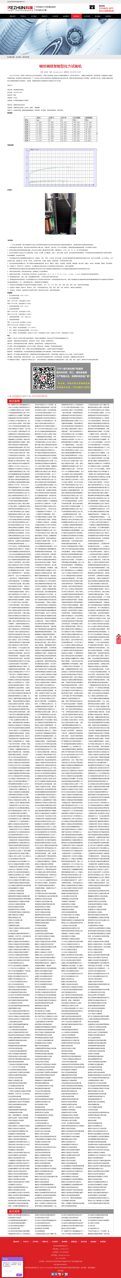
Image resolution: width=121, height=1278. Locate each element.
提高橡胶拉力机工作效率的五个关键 (99, 1155)
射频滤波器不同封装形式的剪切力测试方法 (48, 415)
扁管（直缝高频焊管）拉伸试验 (18, 1115)
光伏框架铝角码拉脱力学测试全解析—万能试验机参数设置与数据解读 (83, 621)
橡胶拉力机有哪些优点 (95, 1126)
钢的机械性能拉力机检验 (42, 1077)
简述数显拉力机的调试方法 (16, 1198)
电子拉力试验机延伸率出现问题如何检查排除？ (23, 776)
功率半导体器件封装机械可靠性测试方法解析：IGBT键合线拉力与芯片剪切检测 (33, 450)
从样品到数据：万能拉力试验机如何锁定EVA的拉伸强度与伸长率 (81, 551)
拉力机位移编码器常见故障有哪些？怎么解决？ (103, 842)
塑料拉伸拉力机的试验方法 (16, 1147)
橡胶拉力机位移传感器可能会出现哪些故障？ (22, 1152)
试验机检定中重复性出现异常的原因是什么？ (49, 802)
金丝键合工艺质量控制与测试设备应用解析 (74, 672)
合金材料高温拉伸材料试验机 (44, 933)
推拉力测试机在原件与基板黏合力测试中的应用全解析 (78, 629)
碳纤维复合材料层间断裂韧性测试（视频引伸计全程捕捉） (79, 554)
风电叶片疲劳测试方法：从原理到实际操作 (101, 639)
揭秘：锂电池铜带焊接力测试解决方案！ (21, 722)
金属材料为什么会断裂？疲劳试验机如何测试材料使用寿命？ (27, 415)
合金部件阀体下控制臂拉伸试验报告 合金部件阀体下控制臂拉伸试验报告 (31, 1072)
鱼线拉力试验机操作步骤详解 (44, 864)
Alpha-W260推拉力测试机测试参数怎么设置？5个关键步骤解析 (81, 447)
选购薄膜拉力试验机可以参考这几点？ (73, 813)
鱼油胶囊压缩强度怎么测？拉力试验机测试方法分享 (24, 530)
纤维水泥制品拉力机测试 (16, 1120)
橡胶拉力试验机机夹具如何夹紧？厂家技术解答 (23, 824)
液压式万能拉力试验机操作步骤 (45, 1032)
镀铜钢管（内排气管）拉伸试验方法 (19, 936)
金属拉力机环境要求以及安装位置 (19, 960)
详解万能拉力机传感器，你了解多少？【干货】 (103, 965)
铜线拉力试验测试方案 (15, 1080)
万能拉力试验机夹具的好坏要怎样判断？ (47, 762)
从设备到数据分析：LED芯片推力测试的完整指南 (77, 642)
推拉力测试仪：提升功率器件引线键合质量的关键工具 (78, 639)
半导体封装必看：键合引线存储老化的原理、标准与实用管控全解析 (82, 503)
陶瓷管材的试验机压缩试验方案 (98, 915)
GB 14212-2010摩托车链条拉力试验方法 (47, 1019)
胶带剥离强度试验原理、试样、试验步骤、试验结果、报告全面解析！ (83, 861)
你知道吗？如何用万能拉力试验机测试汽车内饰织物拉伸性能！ (81, 610)
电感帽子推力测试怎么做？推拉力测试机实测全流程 (51, 527)
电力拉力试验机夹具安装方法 (70, 944)
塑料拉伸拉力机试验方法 (42, 1094)
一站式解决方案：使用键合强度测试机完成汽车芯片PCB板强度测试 (56, 490)
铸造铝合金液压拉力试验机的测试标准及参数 (22, 1019)
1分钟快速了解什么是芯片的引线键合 (99, 519)
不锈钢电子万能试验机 (68, 901)
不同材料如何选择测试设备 (96, 1029)
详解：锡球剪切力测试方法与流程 (45, 693)
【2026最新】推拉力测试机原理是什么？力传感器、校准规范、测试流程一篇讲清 (86, 474)
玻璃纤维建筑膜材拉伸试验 (96, 1005)
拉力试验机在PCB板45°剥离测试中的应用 (74, 631)
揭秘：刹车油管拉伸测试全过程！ (45, 698)
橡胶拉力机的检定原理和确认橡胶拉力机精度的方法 (77, 1192)
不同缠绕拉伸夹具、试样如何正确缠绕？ (100, 856)
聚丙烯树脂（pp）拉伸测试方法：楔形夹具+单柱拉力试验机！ (80, 746)
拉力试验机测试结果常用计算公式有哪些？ (101, 776)
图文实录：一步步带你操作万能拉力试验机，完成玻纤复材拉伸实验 (82, 567)
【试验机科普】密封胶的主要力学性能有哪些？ (103, 768)
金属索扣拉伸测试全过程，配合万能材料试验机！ (24, 736)
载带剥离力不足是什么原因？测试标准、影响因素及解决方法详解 (55, 434)
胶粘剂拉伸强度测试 (41, 1120)
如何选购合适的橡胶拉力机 (43, 1166)
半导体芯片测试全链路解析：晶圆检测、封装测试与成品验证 (80, 605)
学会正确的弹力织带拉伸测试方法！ (72, 690)
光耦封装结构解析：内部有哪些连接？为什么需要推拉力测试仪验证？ (83, 423)
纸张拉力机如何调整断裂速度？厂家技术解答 (75, 826)
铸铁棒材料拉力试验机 (68, 904)
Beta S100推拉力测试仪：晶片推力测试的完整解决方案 (78, 618)
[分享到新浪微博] (59, 1274)
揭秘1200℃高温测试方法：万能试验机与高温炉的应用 (25, 682)
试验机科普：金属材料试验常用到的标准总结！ (103, 837)
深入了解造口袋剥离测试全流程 (98, 696)
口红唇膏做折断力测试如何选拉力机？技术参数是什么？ (52, 794)
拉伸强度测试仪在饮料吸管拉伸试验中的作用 (102, 891)
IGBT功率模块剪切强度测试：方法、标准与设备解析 (51, 546)
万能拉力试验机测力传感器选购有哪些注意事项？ (24, 792)
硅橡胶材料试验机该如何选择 (17, 1040)
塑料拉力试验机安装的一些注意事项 (99, 947)
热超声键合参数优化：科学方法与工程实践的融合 (77, 538)
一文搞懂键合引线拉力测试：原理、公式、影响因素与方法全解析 (81, 498)
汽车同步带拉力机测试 (42, 1061)
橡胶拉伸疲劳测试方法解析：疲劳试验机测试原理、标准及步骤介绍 (29, 442)
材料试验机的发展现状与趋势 (44, 1037)
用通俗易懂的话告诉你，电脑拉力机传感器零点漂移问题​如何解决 (55, 963)
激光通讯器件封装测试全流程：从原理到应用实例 (77, 637)
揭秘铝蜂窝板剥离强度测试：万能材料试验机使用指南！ (52, 631)
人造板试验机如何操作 (15, 1021)
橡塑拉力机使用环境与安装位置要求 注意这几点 (76, 955)
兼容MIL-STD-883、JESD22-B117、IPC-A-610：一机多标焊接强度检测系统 (31, 485)
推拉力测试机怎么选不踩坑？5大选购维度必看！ (76, 479)
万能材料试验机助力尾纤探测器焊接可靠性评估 (76, 602)
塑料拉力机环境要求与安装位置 (98, 957)
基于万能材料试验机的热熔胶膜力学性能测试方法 (24, 607)
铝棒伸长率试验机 (40, 987)
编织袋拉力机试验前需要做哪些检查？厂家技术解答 (77, 842)
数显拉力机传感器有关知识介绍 (18, 976)
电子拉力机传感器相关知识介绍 (98, 976)
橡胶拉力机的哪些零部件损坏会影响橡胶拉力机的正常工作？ (54, 1192)
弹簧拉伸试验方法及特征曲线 (17, 1056)
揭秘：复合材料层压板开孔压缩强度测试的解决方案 (51, 696)
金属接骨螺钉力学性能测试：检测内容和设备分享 (77, 664)
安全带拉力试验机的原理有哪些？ (19, 955)
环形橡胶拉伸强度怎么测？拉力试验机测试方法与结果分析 (79, 522)
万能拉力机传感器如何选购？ (44, 973)
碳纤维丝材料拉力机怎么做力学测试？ (47, 917)
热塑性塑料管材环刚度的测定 (17, 1083)
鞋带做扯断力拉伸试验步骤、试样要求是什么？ (50, 784)
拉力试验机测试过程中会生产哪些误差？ (21, 797)
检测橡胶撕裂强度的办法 (42, 1150)
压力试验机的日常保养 (15, 1003)
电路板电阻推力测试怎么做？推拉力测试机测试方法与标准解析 (28, 514)
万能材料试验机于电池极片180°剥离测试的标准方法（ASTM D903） (56, 570)
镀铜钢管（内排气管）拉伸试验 (71, 1107)
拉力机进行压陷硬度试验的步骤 (98, 1215)
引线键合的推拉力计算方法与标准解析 (47, 525)
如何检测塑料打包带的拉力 (69, 1144)
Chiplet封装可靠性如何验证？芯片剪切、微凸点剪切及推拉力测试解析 (57, 412)
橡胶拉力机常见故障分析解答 (70, 1150)
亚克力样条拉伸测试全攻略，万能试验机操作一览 (77, 722)
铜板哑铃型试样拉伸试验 (42, 915)
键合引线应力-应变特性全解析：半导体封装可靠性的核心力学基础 (82, 506)
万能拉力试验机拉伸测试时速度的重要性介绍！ (76, 797)
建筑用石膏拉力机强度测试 (96, 1102)
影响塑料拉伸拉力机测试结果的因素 (99, 1144)
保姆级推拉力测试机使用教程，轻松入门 (47, 658)
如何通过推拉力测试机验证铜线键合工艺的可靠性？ (51, 618)
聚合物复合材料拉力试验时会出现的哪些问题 (49, 1013)
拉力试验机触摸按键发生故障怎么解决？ (47, 837)
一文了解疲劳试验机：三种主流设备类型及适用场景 (77, 444)
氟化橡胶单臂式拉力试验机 (16, 909)
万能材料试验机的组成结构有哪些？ (99, 885)
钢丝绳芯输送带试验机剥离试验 (71, 1088)
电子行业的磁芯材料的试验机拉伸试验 (100, 1077)
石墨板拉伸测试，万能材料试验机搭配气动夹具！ (50, 741)
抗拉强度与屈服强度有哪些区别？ (98, 792)
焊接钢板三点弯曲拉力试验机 (70, 933)
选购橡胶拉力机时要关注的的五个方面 (20, 1163)
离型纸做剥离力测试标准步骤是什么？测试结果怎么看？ (26, 837)
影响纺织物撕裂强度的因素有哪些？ (46, 792)
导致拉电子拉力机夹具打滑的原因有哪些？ (74, 762)
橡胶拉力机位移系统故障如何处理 (45, 1136)
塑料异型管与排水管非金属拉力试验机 (100, 920)
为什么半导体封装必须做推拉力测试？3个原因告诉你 (25, 426)
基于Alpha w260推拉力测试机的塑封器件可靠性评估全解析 (79, 589)
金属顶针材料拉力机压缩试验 (97, 901)
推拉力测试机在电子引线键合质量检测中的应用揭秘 (51, 669)
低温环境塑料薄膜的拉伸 (42, 1059)
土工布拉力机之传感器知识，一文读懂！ (21, 968)
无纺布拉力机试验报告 (68, 1035)
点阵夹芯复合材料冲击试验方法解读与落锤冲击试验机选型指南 (81, 581)
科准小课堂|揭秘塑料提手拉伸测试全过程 (101, 722)
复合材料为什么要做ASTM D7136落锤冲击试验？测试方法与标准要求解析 (58, 447)
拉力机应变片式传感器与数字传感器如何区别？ (23, 816)
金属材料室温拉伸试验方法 (96, 1096)
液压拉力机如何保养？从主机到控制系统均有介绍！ (104, 872)
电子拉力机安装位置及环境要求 (71, 960)
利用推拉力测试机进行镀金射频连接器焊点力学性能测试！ (26, 680)
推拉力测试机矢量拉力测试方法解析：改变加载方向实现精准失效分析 (57, 439)
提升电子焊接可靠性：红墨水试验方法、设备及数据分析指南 (27, 613)
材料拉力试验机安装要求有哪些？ (19, 952)
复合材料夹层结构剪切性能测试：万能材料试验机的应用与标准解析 (56, 623)
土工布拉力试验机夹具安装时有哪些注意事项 (75, 941)
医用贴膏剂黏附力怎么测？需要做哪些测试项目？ (103, 877)
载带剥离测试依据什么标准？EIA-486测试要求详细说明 (78, 420)
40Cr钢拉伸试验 (66, 1027)
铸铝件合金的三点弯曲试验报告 (98, 1032)
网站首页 (13, 16)
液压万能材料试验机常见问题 (97, 1003)
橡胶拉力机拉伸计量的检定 (96, 1174)
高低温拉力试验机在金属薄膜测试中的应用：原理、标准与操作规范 (82, 607)
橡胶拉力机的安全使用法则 (16, 1128)
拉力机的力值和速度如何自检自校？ (72, 1223)
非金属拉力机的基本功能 (42, 1142)
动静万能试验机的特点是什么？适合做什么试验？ (77, 805)
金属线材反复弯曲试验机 (42, 909)
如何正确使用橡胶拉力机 (42, 1190)
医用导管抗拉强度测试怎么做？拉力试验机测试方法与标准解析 (28, 509)
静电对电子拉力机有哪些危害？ (98, 762)
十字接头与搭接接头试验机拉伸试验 (19, 1091)
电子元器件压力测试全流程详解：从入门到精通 (23, 706)
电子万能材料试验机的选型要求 (45, 885)
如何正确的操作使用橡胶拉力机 (18, 1131)
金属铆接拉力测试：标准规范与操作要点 (47, 653)
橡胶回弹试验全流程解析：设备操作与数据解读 (23, 599)
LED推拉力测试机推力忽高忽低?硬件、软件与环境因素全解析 (80, 487)
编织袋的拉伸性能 (40, 1008)
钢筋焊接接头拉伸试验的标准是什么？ (100, 794)
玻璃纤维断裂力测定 (14, 1008)
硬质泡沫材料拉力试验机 (42, 907)
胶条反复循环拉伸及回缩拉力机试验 (99, 931)
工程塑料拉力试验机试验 (16, 891)
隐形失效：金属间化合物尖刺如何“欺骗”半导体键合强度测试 (27, 541)
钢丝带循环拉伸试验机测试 (43, 1024)
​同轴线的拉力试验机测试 (69, 1080)
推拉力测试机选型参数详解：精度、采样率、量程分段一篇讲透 (81, 477)
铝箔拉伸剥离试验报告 (42, 1096)
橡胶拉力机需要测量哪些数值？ (45, 1184)
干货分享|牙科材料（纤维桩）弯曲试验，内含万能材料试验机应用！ (29, 744)
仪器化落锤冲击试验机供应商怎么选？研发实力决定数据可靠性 (55, 469)
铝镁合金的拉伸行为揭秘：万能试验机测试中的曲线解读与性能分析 (56, 562)
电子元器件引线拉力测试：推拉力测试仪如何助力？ (104, 655)
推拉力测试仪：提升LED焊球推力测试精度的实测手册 (25, 639)
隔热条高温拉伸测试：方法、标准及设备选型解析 (103, 701)
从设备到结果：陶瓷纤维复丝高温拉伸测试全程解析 (51, 661)
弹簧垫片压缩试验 (93, 1053)
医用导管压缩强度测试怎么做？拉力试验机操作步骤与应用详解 (28, 493)
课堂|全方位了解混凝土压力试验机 (98, 1200)
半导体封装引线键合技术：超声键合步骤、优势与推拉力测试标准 (28, 517)
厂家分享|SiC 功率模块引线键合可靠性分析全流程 (23, 674)
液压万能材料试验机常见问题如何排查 (47, 1000)
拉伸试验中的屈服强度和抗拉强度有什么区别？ (50, 770)
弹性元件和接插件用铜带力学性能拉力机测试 (102, 1088)
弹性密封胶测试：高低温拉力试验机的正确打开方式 (24, 655)
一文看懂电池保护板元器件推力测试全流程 (101, 685)
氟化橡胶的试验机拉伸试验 (96, 1048)
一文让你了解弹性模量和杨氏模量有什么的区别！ (50, 808)
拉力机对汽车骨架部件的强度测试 (19, 995)
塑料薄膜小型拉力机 (94, 923)
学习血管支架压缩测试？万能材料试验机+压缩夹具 (77, 704)
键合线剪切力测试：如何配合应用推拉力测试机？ (77, 693)
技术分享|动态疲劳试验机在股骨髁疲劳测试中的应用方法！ (26, 728)
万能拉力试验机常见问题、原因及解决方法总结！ (50, 786)
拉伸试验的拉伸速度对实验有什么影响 (100, 1198)
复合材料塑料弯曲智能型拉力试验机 (99, 933)
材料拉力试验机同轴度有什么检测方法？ (21, 770)
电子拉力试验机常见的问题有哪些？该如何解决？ (77, 776)
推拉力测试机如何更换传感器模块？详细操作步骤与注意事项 (80, 493)
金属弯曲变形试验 (14, 1123)
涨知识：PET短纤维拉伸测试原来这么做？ (101, 709)
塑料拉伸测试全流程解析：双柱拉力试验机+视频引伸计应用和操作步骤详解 (32, 527)
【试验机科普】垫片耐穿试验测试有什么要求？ (50, 840)
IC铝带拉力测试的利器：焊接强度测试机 (47, 554)
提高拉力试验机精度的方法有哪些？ (46, 813)
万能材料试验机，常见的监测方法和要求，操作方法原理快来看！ (81, 883)
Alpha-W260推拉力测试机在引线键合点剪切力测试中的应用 (53, 674)
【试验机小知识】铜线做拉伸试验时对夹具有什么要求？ (26, 802)
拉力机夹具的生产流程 (42, 1217)
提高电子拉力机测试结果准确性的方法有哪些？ (23, 872)
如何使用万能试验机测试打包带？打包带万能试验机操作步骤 (80, 877)
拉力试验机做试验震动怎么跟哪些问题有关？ (102, 805)
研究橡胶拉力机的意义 (15, 1184)
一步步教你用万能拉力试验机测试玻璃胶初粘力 (50, 605)
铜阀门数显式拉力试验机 (16, 915)
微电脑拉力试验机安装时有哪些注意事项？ (21, 947)
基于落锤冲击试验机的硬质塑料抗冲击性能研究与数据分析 (53, 559)
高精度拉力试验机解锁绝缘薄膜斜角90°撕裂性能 (50, 650)
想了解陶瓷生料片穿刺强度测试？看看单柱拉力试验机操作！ (80, 741)
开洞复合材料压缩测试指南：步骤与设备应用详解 (24, 712)
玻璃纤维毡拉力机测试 (42, 1112)
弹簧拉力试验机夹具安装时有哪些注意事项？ (22, 944)
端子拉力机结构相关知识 (16, 984)
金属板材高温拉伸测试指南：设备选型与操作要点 (24, 669)
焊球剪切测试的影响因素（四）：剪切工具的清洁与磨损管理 (80, 543)
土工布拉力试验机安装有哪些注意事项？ (74, 947)
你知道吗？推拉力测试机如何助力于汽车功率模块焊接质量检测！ (28, 631)
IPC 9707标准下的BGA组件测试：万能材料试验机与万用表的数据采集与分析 (32, 602)
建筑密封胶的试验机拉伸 (69, 1091)
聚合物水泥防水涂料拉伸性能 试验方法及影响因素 (24, 1200)
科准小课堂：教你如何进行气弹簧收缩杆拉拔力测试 (104, 674)
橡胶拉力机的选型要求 (42, 1182)
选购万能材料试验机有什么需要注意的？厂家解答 (77, 829)
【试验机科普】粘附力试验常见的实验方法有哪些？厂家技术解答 (55, 866)
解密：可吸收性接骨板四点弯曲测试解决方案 (22, 701)
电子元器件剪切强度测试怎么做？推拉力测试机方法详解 (26, 522)
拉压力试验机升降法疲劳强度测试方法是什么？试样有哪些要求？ (81, 773)
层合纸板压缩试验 (14, 1043)
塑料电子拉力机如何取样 (69, 1147)
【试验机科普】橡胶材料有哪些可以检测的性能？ (103, 821)
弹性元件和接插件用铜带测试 (17, 1053)
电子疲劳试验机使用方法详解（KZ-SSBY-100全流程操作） (53, 461)
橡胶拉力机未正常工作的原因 (44, 1160)
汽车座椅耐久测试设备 (68, 1200)
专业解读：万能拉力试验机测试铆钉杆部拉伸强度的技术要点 (54, 589)
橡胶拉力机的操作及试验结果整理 (19, 1136)
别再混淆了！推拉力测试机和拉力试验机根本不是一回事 (79, 431)
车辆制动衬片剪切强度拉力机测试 (45, 1064)
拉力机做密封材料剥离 (95, 1067)
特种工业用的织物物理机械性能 (18, 1024)
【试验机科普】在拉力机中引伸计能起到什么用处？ (24, 805)
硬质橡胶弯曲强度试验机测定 (17, 1045)
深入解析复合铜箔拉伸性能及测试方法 (73, 650)
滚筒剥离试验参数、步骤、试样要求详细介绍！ (50, 853)
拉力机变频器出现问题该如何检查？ (19, 768)
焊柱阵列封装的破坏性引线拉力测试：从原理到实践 (24, 634)
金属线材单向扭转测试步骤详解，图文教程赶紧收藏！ (25, 717)
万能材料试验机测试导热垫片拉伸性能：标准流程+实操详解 (27, 618)
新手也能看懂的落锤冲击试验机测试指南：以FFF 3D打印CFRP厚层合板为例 (32, 474)
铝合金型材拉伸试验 (14, 1096)
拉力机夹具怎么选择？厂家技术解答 (19, 850)
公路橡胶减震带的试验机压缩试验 (45, 1048)
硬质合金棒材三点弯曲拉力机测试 (19, 1126)
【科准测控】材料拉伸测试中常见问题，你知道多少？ (52, 754)
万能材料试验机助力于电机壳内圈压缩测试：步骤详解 (25, 642)
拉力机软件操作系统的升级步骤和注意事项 (21, 1231)
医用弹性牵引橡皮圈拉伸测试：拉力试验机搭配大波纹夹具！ (54, 736)
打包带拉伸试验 (93, 1110)
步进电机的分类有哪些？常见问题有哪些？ (74, 778)
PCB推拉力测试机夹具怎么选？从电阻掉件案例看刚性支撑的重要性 (56, 479)
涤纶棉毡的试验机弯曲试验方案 (45, 904)
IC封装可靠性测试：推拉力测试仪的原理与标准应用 (24, 605)
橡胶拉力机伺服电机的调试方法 (98, 1182)
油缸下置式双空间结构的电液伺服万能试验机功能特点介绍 (79, 995)
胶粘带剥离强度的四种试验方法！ (98, 781)
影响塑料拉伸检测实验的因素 (97, 1142)
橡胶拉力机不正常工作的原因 (70, 1134)
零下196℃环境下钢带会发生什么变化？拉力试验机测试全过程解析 (56, 428)
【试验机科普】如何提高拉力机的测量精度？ (102, 813)
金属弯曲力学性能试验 (95, 1069)
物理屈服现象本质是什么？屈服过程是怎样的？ (76, 872)
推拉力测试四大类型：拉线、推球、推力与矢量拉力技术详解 (80, 463)
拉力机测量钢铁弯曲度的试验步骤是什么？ (101, 778)
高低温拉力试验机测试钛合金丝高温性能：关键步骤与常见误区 (28, 567)
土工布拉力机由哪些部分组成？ (18, 981)
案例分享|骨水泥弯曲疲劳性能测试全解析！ (101, 749)
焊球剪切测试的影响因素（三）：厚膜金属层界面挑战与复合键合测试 (57, 543)
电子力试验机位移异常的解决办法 (19, 1011)
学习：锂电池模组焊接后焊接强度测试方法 (74, 706)
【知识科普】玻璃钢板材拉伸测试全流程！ (48, 733)
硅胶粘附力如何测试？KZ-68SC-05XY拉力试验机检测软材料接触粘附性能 (84, 439)
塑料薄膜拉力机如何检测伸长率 (98, 1147)
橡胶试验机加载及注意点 (96, 1168)
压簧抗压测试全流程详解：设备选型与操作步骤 (23, 704)
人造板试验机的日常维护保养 (44, 1021)
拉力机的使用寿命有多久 (42, 1223)
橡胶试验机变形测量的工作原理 (98, 1176)
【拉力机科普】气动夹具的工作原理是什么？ (49, 816)
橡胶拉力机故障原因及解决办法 (18, 1187)
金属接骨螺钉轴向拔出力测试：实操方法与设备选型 (24, 666)
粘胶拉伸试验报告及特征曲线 (44, 1099)
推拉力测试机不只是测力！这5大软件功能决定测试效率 (25, 428)
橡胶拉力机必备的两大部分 (16, 1158)
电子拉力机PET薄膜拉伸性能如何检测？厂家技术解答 (52, 845)
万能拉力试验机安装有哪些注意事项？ (47, 947)
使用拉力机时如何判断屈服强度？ (45, 1215)
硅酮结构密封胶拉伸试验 (69, 1075)
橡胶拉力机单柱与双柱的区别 (17, 1171)
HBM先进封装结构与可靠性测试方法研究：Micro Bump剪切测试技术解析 (84, 426)
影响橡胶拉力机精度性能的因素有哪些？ (47, 1195)
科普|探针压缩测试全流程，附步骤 (19, 690)
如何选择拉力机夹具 (14, 1217)
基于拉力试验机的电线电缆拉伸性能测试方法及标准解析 (52, 431)
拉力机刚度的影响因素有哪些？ (18, 1220)
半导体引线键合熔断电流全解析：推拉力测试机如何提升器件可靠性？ (30, 501)
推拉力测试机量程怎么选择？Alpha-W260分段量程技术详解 (80, 450)
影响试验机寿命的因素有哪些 (44, 1029)
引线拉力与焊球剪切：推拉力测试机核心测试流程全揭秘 (26, 562)
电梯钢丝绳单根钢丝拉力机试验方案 (99, 1075)
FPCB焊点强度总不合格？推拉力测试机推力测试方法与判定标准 (55, 533)
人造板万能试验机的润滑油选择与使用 (100, 1019)
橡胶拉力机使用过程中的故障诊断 (98, 1163)
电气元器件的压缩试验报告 (96, 1008)
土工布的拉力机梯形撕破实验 (44, 1040)
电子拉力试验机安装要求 (69, 949)
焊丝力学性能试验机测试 (69, 1072)
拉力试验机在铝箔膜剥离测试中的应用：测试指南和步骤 (52, 722)
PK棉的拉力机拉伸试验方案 (43, 901)
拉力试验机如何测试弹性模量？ (98, 800)
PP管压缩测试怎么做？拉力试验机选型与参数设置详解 (78, 434)
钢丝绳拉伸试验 (40, 1107)
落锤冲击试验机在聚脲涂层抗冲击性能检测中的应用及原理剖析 (81, 634)
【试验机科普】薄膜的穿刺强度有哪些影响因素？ (77, 802)
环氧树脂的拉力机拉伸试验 (69, 899)
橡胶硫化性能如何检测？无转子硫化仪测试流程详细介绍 (52, 407)
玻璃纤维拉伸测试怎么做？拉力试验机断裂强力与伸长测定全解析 (55, 498)
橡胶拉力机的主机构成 (68, 1128)
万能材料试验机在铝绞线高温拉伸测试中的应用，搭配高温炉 (54, 680)
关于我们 (34, 16)
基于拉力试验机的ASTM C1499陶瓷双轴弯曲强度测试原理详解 (54, 458)
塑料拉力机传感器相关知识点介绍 (98, 973)
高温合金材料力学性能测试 (96, 995)
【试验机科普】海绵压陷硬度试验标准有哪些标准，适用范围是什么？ (57, 789)
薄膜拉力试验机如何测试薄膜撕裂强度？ (74, 800)
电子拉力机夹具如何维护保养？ (18, 757)
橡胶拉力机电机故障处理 (42, 1128)
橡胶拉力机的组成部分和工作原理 (19, 1182)
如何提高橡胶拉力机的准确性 (70, 1136)
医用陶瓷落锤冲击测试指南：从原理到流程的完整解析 (52, 551)
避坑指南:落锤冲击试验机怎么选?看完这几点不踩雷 (104, 477)
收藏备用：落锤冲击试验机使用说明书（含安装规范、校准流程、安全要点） (32, 477)
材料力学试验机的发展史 (69, 1206)
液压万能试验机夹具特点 (69, 992)
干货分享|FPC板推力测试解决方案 (98, 706)
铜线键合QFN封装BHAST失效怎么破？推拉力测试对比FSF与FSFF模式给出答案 (33, 469)
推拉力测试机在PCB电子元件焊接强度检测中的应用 (24, 565)
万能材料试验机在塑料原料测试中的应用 (47, 920)
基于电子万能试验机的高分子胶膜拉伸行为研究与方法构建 (79, 546)
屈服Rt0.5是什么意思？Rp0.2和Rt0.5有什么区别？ (23, 856)
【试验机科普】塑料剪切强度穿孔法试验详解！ (103, 826)
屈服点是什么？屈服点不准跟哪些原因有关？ (75, 858)
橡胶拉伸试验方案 (67, 1045)
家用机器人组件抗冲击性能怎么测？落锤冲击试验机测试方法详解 (81, 519)
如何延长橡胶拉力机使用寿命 (17, 1155)
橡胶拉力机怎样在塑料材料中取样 (19, 1166)
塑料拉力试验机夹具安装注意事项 (98, 941)
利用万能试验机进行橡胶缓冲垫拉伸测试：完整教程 (24, 709)
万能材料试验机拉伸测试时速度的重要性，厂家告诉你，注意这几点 (29, 883)
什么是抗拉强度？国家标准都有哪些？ (100, 757)
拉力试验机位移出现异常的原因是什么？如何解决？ (51, 872)
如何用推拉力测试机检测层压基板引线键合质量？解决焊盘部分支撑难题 (31, 482)
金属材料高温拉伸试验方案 (69, 1099)
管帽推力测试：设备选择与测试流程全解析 (101, 653)
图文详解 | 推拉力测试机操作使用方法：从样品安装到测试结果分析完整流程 (59, 444)
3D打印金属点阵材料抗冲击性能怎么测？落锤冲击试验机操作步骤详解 (30, 519)
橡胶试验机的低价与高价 (69, 1139)
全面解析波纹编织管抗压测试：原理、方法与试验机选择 (52, 706)
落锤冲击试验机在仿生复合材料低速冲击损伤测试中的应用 (53, 597)
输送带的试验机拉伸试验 (16, 907)
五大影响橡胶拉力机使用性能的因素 (72, 1166)
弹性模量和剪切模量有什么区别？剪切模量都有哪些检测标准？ (28, 784)
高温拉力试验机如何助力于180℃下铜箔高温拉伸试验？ (25, 672)
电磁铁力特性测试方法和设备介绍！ (99, 752)
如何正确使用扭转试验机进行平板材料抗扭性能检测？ (52, 583)
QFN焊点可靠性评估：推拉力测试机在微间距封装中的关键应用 (81, 591)
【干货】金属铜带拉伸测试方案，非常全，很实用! (24, 720)
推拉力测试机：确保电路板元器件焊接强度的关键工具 (52, 645)
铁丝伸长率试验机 (93, 987)
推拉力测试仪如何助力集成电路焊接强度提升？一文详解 (79, 655)
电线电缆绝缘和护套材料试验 (17, 1110)
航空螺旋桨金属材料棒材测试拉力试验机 (21, 933)
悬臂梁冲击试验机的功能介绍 (97, 1000)
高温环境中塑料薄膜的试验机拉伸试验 (20, 1059)
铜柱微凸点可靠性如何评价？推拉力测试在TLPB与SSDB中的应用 (29, 461)
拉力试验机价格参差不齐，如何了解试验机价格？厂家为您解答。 (81, 880)
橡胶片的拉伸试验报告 (42, 1045)
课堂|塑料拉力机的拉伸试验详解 (18, 1203)
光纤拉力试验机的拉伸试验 (96, 899)
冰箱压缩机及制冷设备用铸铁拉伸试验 (20, 1099)
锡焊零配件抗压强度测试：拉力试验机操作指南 (23, 533)
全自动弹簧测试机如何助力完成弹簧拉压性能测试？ (104, 586)
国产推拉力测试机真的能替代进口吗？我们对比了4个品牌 (26, 479)
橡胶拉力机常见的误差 (42, 1134)
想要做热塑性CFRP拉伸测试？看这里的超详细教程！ (51, 720)
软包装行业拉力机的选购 (42, 1131)
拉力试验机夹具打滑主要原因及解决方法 (47, 995)
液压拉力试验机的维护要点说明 (18, 1032)
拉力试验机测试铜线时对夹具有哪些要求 (100, 989)
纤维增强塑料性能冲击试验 (43, 1035)
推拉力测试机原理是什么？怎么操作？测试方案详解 (104, 485)
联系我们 (108, 16)
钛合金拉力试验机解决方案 (69, 917)
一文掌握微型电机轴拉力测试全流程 (72, 647)
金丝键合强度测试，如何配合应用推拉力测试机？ (103, 664)
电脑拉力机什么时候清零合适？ (45, 955)
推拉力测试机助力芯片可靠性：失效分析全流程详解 (24, 594)
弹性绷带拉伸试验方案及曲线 (44, 1053)
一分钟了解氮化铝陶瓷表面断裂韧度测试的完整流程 (104, 698)
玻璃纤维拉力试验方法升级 (69, 1005)
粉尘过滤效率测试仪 (94, 1037)
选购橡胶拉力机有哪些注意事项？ (45, 824)
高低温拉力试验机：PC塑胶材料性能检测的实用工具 (77, 653)
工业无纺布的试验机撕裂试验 (17, 1051)
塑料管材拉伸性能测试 (42, 1144)
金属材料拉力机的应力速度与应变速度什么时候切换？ (52, 778)
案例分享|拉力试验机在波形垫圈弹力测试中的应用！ (77, 738)
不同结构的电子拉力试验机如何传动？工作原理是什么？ (79, 850)
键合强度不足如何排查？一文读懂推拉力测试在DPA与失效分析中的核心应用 (32, 458)
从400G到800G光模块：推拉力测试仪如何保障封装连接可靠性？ (28, 423)
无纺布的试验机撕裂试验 (39, 396)
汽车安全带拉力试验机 (95, 939)
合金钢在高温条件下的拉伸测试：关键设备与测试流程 (25, 664)
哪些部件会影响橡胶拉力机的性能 (98, 1134)
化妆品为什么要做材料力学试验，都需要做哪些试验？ (25, 869)
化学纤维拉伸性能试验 (15, 1048)
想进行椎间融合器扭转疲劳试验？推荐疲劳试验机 (103, 682)
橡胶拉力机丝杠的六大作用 (43, 1158)
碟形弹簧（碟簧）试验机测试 (70, 1000)
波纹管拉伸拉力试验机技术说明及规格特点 (74, 987)
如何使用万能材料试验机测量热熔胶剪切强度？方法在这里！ (54, 610)
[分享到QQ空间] (56, 1274)
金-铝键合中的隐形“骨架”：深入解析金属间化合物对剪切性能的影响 (56, 541)
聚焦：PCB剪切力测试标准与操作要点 (100, 562)
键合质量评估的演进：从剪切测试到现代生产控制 (103, 538)
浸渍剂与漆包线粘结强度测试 (97, 1061)
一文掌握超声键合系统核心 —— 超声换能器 (102, 517)
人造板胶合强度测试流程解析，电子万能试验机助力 (51, 690)
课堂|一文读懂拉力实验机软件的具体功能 (48, 1203)
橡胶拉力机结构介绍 (67, 979)
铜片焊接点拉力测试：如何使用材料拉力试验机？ (50, 728)
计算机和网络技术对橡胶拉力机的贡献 (47, 1139)
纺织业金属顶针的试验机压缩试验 (72, 1077)
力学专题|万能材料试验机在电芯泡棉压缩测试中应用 (77, 714)
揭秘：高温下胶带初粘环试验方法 (72, 701)
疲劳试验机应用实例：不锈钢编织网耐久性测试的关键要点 (26, 589)
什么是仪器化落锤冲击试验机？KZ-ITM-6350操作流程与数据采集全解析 (57, 485)
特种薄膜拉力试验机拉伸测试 (70, 939)
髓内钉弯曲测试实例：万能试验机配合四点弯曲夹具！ (25, 752)
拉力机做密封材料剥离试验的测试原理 (100, 1086)
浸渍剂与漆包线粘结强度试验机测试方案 (74, 1086)
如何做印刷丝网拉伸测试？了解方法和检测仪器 (23, 685)
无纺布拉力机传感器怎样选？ (97, 971)
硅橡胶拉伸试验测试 (14, 1107)
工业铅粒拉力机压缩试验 (69, 925)
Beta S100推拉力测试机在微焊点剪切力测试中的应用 (77, 645)
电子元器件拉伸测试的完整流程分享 (19, 693)
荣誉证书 (44, 16)
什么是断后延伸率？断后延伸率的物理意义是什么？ (51, 856)
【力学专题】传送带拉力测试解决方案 (73, 688)
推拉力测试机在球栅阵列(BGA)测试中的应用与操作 (77, 658)
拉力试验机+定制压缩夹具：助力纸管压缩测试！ (76, 720)
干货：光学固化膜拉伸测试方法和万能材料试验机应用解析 (79, 712)
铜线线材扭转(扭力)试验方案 (70, 1040)
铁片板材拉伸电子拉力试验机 (70, 915)
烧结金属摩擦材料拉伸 (95, 1059)
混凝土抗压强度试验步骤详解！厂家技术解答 (22, 781)
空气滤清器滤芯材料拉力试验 (44, 1086)
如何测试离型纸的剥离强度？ (44, 1198)
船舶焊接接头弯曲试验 (42, 1005)
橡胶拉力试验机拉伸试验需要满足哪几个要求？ (76, 824)
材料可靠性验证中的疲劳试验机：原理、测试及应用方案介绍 (27, 444)
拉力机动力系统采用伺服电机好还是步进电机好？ (50, 1220)
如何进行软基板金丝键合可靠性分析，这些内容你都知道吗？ (80, 674)
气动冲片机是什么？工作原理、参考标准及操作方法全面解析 (54, 404)
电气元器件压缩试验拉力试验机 (45, 936)
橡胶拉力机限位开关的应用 (69, 1152)
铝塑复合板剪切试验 (67, 1096)
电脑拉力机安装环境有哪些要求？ (98, 960)
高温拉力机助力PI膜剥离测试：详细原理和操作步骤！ (52, 725)
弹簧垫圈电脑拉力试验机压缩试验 (98, 917)
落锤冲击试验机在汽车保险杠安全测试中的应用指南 (24, 615)
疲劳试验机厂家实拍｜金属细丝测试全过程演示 (50, 535)
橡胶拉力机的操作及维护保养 (97, 1187)
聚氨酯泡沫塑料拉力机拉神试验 (98, 896)
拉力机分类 (91, 1225)
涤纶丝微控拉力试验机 (68, 936)
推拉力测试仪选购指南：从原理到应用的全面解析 (103, 650)
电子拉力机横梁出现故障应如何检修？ (47, 781)
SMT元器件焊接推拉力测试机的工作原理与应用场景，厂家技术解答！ (30, 498)
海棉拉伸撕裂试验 (93, 1104)
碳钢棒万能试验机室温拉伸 (69, 893)
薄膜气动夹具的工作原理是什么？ (72, 832)
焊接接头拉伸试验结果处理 (96, 1035)
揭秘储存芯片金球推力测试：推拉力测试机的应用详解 (52, 557)
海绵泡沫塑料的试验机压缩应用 (45, 1075)
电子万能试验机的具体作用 (69, 1037)
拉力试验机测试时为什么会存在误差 (46, 989)
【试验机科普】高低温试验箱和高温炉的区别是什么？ (52, 760)
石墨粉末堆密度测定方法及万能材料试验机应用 (103, 690)
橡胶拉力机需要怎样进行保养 (70, 1155)
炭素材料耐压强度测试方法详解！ (19, 794)
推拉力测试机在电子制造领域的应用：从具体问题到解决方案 (54, 482)
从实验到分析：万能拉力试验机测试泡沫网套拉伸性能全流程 (54, 621)
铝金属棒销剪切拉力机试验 (43, 1126)
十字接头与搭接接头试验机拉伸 (71, 1059)
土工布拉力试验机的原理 (69, 952)
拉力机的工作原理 (93, 1223)
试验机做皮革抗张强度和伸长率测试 (72, 1064)
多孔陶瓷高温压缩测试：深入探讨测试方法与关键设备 (52, 664)
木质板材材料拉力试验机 (96, 925)
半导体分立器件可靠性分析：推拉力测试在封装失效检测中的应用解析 (30, 453)
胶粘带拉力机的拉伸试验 (69, 1102)
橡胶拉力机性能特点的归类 (16, 1190)
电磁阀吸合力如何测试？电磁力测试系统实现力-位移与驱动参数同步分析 (31, 439)
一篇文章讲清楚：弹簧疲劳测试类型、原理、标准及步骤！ (79, 412)
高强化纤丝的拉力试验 (68, 1048)
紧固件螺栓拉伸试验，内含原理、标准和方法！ (23, 754)
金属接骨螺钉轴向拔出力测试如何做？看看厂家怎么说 (52, 666)
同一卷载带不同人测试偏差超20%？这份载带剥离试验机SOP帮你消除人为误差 (32, 404)
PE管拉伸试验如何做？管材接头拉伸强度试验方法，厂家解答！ (55, 875)
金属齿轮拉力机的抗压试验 (43, 899)
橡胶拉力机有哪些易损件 (96, 1158)
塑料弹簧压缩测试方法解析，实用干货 (100, 704)
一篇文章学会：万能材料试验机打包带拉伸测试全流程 (25, 578)
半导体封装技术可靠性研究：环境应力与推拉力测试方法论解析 (28, 455)
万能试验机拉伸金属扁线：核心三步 (72, 562)
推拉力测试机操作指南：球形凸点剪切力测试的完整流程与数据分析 (82, 626)
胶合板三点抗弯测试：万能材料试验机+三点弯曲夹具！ (78, 730)
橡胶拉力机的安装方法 (42, 1179)
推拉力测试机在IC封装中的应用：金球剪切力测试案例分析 (26, 645)
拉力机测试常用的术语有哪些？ (18, 813)
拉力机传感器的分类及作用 (16, 858)
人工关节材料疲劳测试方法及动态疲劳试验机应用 (50, 714)
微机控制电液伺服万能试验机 (17, 989)
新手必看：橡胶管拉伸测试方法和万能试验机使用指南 (52, 717)
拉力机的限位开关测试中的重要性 (98, 1220)
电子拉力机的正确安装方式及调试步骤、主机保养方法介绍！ (80, 792)
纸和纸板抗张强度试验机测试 (97, 1040)
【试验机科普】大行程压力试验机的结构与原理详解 (77, 856)
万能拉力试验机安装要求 (42, 949)
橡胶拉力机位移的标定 (68, 1158)
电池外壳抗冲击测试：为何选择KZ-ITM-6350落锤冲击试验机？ (81, 559)
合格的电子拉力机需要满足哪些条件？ (20, 808)
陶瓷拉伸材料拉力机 (14, 917)
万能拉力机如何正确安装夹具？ (71, 768)
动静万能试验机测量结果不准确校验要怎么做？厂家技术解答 (54, 810)
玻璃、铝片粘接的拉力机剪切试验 (98, 936)
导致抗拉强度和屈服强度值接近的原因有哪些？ (23, 845)
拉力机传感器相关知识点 (16, 963)
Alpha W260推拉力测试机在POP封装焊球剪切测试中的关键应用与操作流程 (84, 573)
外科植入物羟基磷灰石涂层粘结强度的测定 (21, 1037)
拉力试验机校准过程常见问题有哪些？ (100, 797)
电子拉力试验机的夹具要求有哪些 (98, 1016)
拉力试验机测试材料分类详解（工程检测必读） (103, 455)
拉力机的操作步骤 (14, 1228)
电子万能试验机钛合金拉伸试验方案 (46, 896)
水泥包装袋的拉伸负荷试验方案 (71, 1083)
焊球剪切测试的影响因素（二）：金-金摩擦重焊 (23, 543)
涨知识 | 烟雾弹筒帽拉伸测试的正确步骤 (20, 698)
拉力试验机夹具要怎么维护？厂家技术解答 (74, 784)
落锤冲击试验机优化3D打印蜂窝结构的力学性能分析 (24, 637)
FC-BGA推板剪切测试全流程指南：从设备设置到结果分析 (79, 575)
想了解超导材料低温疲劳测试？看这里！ (74, 728)
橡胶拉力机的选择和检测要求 (70, 1195)
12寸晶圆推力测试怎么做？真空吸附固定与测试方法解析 (26, 410)
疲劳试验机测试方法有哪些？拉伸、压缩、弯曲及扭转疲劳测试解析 (82, 442)
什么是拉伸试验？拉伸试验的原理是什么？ (48, 757)
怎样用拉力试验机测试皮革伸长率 (45, 992)
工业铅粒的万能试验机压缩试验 (18, 1064)
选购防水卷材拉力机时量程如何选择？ (100, 850)
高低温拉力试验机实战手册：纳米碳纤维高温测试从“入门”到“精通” (56, 573)
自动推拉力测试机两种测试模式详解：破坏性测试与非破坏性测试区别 (83, 458)
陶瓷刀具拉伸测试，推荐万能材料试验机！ (101, 746)
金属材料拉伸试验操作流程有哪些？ (99, 770)
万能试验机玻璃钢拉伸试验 (69, 891)
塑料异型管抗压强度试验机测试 (71, 1056)
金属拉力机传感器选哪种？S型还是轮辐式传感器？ (77, 968)
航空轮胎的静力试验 (41, 1104)
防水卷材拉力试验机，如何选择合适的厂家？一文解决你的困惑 (55, 883)
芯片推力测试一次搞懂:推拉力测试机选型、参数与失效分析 (27, 506)
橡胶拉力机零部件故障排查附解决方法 (20, 1195)
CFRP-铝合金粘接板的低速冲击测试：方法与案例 (23, 554)
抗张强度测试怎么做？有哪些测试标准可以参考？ (24, 818)
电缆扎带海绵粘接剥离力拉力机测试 (72, 1126)
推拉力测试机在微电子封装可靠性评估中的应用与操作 (25, 610)
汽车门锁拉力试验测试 (95, 1013)
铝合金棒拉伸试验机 (41, 928)
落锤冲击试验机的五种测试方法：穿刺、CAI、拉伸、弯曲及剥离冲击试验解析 (59, 450)
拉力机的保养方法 (93, 1228)
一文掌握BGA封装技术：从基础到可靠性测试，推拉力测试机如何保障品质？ (59, 522)
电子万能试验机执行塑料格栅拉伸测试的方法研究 (50, 549)
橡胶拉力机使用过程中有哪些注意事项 (73, 1171)
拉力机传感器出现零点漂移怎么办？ (19, 786)
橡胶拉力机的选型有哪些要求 (17, 1139)
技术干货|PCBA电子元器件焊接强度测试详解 (75, 717)
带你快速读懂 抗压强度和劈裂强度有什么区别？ (76, 808)
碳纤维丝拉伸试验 (67, 1051)
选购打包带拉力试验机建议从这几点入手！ (74, 848)
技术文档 (87, 16)
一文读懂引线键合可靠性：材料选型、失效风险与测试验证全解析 (55, 519)
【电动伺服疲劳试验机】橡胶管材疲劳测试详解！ (77, 749)
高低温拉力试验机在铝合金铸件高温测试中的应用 (50, 688)
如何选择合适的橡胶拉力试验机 (98, 1184)
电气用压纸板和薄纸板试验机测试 (19, 1005)
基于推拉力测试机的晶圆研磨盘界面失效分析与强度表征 (26, 557)
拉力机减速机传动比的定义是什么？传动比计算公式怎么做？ (54, 850)
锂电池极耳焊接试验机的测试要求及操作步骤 (75, 1019)
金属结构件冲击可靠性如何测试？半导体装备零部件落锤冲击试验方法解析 (58, 426)
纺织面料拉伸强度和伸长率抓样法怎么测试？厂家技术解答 (53, 829)
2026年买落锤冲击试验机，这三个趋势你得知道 (50, 474)
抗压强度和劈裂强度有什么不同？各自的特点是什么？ (25, 834)
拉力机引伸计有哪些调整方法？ (71, 757)
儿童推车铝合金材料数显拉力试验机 (99, 928)
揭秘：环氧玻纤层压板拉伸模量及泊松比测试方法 (77, 682)
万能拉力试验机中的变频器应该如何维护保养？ (76, 794)
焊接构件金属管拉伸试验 (69, 1104)
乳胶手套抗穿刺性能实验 (42, 1152)
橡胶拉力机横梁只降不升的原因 (18, 1176)
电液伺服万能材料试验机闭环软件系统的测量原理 (77, 1024)
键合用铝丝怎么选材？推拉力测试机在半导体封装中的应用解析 (28, 503)
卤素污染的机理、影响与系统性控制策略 (47, 538)
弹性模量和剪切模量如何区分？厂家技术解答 (49, 877)
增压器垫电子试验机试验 (16, 893)
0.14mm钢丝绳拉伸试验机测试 (17, 1029)
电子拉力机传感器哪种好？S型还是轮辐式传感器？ (24, 971)
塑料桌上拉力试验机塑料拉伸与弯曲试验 (74, 923)
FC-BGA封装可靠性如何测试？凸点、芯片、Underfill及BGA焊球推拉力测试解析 (86, 407)
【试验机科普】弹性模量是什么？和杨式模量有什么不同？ (26, 877)
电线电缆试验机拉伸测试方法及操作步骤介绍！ (50, 842)
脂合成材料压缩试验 (94, 888)
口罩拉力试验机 (13, 931)
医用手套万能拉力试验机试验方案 (98, 893)
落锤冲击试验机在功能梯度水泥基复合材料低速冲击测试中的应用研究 (57, 615)
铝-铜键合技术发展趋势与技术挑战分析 (73, 535)
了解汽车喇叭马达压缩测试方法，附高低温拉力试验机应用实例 (55, 685)
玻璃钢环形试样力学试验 (69, 1112)
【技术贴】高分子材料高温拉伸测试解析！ (48, 744)
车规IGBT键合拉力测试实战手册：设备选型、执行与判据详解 (80, 557)
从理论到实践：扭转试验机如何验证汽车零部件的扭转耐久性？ (55, 591)
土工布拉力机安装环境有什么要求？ (72, 957)
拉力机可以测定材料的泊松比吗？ (72, 1215)
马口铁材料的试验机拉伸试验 (17, 1069)
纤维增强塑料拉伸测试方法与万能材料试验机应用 (24, 661)
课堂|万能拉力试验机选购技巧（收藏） (47, 1206)
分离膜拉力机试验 (40, 891)
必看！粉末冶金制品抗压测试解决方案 (100, 693)
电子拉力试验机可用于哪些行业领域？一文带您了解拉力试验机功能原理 (31, 880)
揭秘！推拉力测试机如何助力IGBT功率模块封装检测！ (25, 621)
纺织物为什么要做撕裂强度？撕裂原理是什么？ (50, 800)
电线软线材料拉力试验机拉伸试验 (19, 901)
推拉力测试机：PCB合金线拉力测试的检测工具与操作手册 (26, 647)
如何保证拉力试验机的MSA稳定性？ (72, 770)
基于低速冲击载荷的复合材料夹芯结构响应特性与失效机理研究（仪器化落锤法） (60, 453)
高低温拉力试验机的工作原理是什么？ (47, 797)
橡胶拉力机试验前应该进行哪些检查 (72, 1131)
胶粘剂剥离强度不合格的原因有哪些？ (100, 858)
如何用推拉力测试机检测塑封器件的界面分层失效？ (104, 610)
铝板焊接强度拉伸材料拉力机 (70, 928)
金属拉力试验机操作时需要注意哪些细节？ (101, 786)
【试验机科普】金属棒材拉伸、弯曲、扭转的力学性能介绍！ (27, 789)
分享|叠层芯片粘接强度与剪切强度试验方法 (101, 677)
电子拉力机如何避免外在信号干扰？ (72, 754)
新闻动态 (76, 16)
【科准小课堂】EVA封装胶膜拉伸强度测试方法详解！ (25, 730)
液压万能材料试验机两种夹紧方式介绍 (100, 997)
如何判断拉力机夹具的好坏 (69, 1217)
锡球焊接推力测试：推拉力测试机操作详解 (74, 677)
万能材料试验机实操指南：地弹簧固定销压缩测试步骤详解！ (27, 733)
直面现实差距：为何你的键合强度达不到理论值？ (77, 541)
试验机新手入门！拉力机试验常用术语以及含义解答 (104, 816)
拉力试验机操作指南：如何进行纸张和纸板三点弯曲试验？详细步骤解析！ (58, 495)
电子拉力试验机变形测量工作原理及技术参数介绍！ (24, 864)
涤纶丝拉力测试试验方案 (16, 1088)
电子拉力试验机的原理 (95, 952)
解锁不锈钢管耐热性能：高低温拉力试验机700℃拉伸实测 (53, 575)
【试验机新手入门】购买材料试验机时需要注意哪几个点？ (79, 810)
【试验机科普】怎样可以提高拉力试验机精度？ (76, 818)
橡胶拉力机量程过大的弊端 (96, 1152)
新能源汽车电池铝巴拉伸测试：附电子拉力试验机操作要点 (79, 597)
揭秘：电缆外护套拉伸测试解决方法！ (100, 725)
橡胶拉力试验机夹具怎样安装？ (45, 944)
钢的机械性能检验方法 (95, 1099)
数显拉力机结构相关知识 (69, 981)
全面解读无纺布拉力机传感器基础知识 (47, 968)
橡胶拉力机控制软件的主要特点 (71, 1182)
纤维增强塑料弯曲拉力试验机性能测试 (20, 912)
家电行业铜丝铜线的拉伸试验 (17, 1104)
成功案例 (66, 16)
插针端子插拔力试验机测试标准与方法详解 (101, 461)
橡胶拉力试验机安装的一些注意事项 (99, 944)
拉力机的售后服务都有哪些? (17, 1223)
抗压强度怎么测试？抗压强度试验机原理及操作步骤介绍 (52, 410)
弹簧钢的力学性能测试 (68, 1053)
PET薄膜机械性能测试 (42, 1118)
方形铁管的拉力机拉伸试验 (96, 1051)
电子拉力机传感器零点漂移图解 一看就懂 (21, 965)
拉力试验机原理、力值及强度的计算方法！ (101, 818)
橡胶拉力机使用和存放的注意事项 (98, 1171)
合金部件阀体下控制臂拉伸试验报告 (46, 1072)
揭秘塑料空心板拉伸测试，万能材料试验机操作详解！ (25, 688)
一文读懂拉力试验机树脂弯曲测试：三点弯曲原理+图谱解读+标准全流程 (84, 525)
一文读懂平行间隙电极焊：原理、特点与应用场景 (50, 514)
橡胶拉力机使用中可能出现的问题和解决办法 (75, 1190)
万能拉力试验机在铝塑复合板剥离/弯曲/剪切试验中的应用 (26, 928)
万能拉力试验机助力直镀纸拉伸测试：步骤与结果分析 (25, 597)
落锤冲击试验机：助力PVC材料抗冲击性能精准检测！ (52, 613)
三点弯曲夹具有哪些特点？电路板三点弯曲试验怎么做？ (52, 861)
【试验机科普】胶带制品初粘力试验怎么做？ (49, 848)
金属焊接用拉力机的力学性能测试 (19, 1102)
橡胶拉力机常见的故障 (68, 1160)
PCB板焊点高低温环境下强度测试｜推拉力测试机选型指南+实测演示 (83, 533)
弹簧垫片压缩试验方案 (15, 920)
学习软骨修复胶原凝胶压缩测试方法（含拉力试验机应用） (79, 744)
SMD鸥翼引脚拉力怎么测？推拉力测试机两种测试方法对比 (53, 442)
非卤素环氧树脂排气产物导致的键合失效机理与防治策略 (26, 538)
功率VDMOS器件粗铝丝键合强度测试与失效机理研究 (78, 549)
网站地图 (60, 1271)
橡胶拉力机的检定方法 (68, 1142)
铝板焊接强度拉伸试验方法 (69, 1094)
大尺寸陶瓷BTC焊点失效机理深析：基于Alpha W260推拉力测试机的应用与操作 (60, 578)
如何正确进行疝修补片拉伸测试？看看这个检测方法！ (52, 677)
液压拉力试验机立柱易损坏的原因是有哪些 (21, 1016)
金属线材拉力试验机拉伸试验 (97, 909)
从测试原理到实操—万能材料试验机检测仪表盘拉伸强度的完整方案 (82, 583)
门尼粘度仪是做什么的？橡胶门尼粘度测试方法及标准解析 (53, 1233)
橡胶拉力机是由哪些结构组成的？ (98, 1192)
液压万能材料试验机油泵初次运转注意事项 (48, 997)
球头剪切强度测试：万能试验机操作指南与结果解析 (77, 565)
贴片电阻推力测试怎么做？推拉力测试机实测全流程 (77, 527)
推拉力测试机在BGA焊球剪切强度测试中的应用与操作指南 (26, 629)
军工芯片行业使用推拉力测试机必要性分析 (101, 634)
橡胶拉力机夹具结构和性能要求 (18, 1174)
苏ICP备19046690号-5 (60, 1264)
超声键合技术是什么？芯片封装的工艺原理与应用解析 (78, 517)
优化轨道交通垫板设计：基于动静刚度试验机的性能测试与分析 (81, 578)
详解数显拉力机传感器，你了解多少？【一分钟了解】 (78, 965)
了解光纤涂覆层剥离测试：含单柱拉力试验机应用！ (104, 741)
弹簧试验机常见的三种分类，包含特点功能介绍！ (103, 840)
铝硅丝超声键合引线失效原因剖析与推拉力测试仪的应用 (52, 655)
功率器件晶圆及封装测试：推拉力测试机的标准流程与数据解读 (28, 591)
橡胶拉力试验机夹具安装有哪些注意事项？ (21, 941)
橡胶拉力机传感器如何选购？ (70, 971)
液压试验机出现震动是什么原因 (71, 1003)
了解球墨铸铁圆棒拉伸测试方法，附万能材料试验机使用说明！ (81, 725)
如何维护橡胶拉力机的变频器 (97, 1195)
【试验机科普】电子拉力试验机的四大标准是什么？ (24, 829)
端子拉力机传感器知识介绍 (69, 976)
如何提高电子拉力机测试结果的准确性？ (21, 832)
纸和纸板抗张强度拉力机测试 (70, 1118)
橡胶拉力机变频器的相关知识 (44, 1171)
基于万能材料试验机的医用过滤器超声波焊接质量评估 (25, 559)
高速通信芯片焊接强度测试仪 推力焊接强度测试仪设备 (25, 987)
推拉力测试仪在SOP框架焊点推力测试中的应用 (49, 639)
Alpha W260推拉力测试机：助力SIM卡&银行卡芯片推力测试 (27, 650)
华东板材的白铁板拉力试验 (43, 1056)
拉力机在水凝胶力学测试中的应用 (72, 888)
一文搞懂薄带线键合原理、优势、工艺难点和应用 (77, 514)
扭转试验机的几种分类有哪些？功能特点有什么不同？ (25, 861)
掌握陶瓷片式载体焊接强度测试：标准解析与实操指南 (52, 634)
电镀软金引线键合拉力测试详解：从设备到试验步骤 (104, 666)
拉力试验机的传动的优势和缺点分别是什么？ (49, 776)
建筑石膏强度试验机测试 (16, 1061)
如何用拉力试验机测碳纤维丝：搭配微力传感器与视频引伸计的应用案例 (84, 490)
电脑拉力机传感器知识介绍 (16, 979)
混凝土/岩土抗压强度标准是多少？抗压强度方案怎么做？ (53, 858)
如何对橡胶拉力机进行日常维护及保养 (20, 1192)
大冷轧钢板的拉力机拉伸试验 (44, 1069)
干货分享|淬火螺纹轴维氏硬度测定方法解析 (22, 714)
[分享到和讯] (62, 1274)
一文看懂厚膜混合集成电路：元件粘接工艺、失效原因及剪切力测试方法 (57, 436)
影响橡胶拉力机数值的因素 (16, 1134)
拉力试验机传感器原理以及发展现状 (19, 885)
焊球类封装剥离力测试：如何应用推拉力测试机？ (24, 658)
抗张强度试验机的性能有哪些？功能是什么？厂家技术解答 (79, 781)
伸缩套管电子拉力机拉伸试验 (97, 1083)
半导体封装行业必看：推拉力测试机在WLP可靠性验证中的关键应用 (29, 583)
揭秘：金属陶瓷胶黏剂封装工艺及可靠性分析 (75, 669)
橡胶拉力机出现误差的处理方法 (98, 1131)
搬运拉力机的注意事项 (68, 1228)
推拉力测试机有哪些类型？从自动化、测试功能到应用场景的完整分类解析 (84, 455)
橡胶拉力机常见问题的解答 (69, 1174)
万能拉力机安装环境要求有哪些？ (45, 957)
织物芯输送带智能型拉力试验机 (98, 904)
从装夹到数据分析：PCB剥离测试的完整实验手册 (23, 581)
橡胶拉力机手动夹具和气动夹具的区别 (100, 1150)
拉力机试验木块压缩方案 (69, 896)
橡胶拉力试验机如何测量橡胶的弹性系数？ (74, 765)
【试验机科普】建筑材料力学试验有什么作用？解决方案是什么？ (28, 866)
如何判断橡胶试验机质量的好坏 (98, 1139)
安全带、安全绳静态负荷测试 (70, 1123)
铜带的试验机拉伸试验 (42, 1051)
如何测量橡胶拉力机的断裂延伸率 (72, 1184)
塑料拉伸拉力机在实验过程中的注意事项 (47, 1147)
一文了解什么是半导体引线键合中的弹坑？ (101, 522)
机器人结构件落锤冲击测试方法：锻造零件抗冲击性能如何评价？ (55, 423)
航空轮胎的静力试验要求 (69, 1069)
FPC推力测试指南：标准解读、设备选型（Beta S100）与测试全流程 (56, 567)
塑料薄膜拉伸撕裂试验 (42, 1083)
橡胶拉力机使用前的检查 (42, 1163)
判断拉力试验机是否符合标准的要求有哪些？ (22, 826)
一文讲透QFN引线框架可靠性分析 (19, 677)
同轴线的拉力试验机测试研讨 (44, 1080)
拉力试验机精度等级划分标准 (17, 992)
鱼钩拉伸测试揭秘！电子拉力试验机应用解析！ (23, 746)
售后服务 (98, 16)
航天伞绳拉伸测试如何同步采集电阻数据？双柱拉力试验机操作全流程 (57, 455)
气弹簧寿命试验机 (40, 925)
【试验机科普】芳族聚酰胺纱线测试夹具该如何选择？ (78, 869)
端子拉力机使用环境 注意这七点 (45, 960)
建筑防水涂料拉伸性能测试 (96, 1072)
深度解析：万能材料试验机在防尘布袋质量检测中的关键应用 (27, 623)
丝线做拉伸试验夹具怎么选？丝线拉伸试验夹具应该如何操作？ (55, 768)
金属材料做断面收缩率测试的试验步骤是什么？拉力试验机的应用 (28, 773)
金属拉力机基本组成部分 (96, 981)
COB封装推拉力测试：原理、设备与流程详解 (49, 637)
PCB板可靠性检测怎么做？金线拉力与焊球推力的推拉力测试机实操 (29, 511)
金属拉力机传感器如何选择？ (44, 976)
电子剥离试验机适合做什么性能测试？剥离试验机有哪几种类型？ (81, 837)
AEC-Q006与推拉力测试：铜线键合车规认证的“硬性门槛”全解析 (55, 466)
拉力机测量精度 (40, 1231)
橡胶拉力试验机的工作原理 (43, 952)
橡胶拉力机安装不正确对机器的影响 (99, 1160)
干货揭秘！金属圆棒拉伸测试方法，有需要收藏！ (24, 749)
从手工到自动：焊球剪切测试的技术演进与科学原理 (24, 546)
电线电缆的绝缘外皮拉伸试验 (97, 1094)
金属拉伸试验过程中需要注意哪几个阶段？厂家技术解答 (26, 853)
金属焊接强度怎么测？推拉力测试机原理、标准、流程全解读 (54, 487)
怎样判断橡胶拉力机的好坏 (43, 1174)
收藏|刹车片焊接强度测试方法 (70, 698)
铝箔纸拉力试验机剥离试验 (16, 904)
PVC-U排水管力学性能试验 (16, 1067)
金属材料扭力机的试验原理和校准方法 (100, 1024)
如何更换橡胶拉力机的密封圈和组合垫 (100, 1136)
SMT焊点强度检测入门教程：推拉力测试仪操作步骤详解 (52, 586)
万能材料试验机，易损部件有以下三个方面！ (49, 888)
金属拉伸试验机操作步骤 (16, 1027)
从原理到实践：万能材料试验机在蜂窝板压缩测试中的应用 (79, 613)
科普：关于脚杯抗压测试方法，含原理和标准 (49, 704)
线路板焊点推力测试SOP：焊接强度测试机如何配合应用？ (26, 549)
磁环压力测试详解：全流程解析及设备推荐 (48, 701)
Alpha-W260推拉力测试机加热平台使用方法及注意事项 (25, 407)
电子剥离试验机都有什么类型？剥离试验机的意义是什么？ (26, 810)
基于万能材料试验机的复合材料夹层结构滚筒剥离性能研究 (26, 490)
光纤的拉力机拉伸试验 (15, 1077)
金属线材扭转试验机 (67, 909)
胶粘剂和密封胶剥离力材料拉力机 (72, 931)
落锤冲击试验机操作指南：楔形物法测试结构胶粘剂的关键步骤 (81, 599)
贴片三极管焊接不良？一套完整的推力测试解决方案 (24, 573)
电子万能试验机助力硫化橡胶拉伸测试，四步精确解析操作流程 (55, 629)
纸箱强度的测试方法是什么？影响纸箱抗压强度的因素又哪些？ (55, 826)
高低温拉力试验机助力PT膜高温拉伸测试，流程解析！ (25, 725)
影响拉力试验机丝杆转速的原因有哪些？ (21, 762)
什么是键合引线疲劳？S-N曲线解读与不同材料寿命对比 (52, 501)
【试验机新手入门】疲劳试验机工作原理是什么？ (24, 821)
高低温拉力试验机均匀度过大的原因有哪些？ (75, 789)
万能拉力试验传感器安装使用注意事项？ (21, 760)
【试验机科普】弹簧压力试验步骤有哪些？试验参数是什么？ (80, 845)
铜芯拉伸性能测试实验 (95, 1123)
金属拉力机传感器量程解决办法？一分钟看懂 (75, 963)
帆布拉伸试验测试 (93, 1021)
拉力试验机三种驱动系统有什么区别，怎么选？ (23, 778)
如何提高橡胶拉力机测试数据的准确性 (73, 1168)
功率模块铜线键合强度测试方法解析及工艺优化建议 (51, 672)
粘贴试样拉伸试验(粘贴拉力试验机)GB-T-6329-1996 (24, 1035)
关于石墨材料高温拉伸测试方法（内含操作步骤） (50, 709)
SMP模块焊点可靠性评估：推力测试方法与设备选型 (51, 565)
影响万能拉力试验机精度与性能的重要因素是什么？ (104, 760)
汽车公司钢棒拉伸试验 (95, 1107)
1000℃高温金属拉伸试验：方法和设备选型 (101, 669)
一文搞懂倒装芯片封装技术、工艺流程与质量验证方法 (52, 511)
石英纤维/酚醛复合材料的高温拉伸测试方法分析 (103, 549)
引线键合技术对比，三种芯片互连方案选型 (48, 509)
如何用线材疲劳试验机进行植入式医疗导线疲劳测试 (104, 487)
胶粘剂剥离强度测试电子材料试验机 (19, 899)
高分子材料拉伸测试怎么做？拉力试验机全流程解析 (77, 485)
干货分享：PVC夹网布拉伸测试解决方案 (100, 688)
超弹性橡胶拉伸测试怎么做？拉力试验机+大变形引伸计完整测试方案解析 (84, 509)
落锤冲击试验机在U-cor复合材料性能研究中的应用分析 (78, 615)
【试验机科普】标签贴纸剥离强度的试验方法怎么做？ (25, 840)
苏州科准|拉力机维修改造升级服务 (45, 1200)
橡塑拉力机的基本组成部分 (43, 979)
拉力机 (18, 57)
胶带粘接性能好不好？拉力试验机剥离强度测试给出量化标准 (27, 487)
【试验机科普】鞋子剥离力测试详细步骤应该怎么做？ (25, 848)
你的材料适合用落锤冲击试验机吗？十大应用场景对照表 (52, 463)
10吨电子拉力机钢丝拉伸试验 (97, 1027)
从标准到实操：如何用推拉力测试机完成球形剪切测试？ (79, 623)
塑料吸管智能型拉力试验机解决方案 (72, 920)
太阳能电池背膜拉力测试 (96, 1080)
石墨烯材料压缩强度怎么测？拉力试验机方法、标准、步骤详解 (81, 466)
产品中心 (23, 16)
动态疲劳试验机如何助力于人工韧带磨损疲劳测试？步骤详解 (54, 749)
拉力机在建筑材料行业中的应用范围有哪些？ (49, 832)
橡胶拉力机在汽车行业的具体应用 (45, 1187)
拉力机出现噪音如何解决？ (16, 1225)
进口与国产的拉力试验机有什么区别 (46, 1016)
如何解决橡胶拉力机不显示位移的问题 (20, 1168)
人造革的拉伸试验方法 (42, 1123)
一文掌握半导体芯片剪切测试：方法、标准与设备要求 (78, 666)
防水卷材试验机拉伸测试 (16, 997)
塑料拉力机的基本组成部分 (43, 981)
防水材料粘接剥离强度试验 (69, 1013)
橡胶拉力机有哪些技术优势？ (97, 1190)
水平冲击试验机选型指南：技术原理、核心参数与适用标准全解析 (81, 501)
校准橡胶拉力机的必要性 (16, 1150)
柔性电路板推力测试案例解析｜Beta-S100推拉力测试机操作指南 (81, 530)
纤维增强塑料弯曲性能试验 (96, 1045)
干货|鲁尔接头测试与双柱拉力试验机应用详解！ (103, 728)
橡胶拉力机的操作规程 (95, 1179)
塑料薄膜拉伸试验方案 (95, 1011)
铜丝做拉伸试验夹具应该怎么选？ (45, 821)
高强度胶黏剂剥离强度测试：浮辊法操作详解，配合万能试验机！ (55, 738)
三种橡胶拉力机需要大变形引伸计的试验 (21, 1160)
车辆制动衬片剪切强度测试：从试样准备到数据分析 (104, 647)
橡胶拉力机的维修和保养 (69, 1163)
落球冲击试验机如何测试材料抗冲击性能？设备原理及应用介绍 (28, 436)
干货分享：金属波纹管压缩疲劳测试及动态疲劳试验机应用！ (80, 733)
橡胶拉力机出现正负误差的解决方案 (46, 1176)
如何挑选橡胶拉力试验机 (16, 888)
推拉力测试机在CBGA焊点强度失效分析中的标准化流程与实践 (54, 581)
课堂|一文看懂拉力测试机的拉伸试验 (72, 1203)
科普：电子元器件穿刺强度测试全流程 (73, 709)
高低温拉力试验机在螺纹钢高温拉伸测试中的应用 (77, 680)
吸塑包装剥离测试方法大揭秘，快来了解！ (21, 696)
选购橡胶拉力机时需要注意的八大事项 (20, 1142)
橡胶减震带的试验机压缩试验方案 (19, 896)
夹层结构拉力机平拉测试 (69, 1120)
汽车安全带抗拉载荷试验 (69, 1061)
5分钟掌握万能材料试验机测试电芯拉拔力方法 (75, 594)
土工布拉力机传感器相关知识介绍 (72, 973)
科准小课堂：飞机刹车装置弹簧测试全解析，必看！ (77, 736)
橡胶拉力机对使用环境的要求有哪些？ (100, 955)
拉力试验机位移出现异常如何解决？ (99, 784)
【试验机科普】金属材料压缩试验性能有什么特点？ (104, 864)
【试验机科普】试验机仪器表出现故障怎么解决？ (50, 765)
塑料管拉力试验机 (14, 923)
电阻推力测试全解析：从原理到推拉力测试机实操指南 (52, 647)
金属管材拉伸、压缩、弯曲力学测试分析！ (74, 760)
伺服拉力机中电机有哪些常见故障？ (72, 786)
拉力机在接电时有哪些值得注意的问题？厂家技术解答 (52, 805)
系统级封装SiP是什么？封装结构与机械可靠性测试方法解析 (80, 404)
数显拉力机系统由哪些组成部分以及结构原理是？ (24, 1215)
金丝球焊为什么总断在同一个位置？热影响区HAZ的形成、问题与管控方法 (58, 503)
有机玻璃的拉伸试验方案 (42, 939)
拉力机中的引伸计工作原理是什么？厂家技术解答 (103, 802)
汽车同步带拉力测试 (94, 1118)
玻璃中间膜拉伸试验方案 (16, 939)
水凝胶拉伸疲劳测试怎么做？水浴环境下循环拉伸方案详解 (26, 471)
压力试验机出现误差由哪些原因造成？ (73, 821)
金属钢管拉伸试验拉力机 (42, 1102)
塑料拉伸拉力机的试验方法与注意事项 (20, 1144)
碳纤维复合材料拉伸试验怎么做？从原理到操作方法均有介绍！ (81, 875)
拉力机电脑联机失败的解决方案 (71, 1220)
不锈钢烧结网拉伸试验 (15, 1112)
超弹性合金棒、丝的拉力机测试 (18, 1118)
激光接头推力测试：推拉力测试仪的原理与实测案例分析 (52, 642)
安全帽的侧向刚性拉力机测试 (44, 1115)
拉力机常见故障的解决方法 (43, 1225)
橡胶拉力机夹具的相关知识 (69, 1187)
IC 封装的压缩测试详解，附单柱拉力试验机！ (49, 752)
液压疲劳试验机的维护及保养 (44, 1003)
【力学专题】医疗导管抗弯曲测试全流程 (74, 696)
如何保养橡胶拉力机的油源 (69, 1176)
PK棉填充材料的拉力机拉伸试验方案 (73, 1067)
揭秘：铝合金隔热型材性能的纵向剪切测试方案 (103, 658)
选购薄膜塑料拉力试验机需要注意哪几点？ (74, 840)
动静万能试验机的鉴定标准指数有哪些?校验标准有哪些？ (79, 834)
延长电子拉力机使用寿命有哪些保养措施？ (48, 773)
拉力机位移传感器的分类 (96, 1217)
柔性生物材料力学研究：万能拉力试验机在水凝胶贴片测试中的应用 (29, 586)
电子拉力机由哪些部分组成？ (44, 984)
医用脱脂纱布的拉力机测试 (43, 1043)
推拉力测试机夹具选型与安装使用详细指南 (48, 493)
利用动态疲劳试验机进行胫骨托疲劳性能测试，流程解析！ (53, 746)
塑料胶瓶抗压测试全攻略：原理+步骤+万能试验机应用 (52, 712)
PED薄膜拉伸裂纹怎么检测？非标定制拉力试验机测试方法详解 (54, 517)
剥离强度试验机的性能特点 (69, 1029)
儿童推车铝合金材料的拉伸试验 (45, 1067)
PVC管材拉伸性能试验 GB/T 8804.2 (72, 1008)
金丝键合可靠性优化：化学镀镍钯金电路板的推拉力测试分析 (27, 626)
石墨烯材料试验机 (14, 925)
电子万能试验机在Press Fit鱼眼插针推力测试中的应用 (78, 570)
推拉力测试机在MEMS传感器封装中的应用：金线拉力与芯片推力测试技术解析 (33, 463)
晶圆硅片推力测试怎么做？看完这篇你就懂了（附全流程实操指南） (56, 471)
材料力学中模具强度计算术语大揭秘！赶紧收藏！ (77, 752)
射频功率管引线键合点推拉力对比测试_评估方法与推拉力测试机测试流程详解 (59, 506)
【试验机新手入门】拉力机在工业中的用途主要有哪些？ (79, 864)
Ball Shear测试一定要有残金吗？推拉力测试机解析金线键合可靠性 (29, 431)
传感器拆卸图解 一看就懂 (43, 965)
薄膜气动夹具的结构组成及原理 (71, 1016)
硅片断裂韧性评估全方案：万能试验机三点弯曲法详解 (25, 570)
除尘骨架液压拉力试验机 (42, 1011)
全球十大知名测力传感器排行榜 (71, 1021)
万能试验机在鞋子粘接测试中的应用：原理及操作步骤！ (26, 738)
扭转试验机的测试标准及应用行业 (72, 1011)
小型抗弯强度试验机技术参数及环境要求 (21, 1013)
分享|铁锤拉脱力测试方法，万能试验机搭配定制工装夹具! (53, 730)
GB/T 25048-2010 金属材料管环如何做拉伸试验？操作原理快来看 (55, 880)
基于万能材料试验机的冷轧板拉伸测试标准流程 (50, 599)
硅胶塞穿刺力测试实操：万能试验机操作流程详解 (50, 626)
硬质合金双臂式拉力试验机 (69, 907)
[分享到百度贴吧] (66, 1274)
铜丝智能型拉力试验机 (19, 396)
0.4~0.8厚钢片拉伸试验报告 (69, 1032)
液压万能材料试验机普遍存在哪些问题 (73, 997)
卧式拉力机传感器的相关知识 (17, 973)
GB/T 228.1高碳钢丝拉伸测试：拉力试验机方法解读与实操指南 (81, 471)
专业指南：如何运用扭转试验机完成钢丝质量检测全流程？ (79, 586)
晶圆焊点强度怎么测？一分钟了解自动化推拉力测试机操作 (79, 469)
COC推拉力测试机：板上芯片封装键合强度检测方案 (77, 482)
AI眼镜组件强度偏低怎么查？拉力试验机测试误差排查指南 (53, 530)
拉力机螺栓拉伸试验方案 (16, 1086)
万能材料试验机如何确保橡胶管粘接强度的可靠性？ (51, 607)
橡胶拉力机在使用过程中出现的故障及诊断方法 (50, 1168)
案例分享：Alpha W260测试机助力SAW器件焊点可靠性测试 (27, 575)
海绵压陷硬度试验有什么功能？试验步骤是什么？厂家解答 (79, 866)
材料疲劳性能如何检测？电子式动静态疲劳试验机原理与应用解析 (28, 447)
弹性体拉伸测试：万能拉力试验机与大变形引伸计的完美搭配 (54, 602)
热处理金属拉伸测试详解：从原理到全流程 (74, 685)
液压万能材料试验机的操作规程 (18, 1000)
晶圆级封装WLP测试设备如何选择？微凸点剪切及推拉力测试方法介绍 (30, 434)
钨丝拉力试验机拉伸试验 (42, 912)
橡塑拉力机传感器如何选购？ (44, 971)
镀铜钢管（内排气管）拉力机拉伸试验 (20, 1094)
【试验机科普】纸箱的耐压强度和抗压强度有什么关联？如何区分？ (56, 818)
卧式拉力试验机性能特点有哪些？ (98, 789)
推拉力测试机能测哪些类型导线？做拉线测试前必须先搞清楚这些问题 (83, 453)
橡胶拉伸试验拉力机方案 (96, 1091)
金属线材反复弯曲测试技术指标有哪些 (47, 1027)
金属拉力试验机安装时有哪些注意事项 (20, 949)
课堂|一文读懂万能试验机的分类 (18, 1206)
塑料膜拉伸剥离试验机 (42, 923)
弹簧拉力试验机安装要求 (96, 949)
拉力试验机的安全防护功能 (96, 992)
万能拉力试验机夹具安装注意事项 (45, 941)
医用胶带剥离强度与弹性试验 (70, 1043)
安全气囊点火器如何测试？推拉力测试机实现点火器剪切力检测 (81, 428)
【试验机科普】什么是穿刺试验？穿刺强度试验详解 (77, 853)
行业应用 (55, 16)
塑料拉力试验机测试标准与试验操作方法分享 (75, 885)
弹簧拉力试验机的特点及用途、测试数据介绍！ (23, 800)
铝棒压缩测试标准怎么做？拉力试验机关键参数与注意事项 (26, 535)
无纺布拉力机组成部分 (95, 979)
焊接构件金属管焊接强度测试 (17, 1075)
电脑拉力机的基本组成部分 (69, 984)
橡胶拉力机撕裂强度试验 (42, 1155)
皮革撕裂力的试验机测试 (96, 1064)
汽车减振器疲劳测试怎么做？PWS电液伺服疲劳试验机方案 (26, 412)
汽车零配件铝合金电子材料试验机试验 (47, 893)
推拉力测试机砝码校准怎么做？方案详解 (21, 495)
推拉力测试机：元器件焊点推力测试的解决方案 (76, 661)
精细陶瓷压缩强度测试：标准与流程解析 (21, 653)
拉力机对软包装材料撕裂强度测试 (72, 989)
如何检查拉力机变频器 (42, 1228)
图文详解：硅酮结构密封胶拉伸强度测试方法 (102, 717)
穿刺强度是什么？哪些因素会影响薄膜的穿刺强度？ (51, 869)
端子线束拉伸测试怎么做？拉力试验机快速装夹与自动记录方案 (28, 525)
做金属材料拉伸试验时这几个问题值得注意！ (102, 765)
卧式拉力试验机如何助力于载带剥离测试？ (48, 682)
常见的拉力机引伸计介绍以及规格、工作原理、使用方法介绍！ (28, 765)
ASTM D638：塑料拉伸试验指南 (71, 1198)
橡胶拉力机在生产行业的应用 (97, 1128)
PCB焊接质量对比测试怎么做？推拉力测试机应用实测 (78, 511)
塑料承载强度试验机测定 (96, 1056)
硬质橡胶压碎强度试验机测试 (97, 1043)
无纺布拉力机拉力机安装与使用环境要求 (21, 957)
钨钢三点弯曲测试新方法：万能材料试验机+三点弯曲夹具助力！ (28, 741)
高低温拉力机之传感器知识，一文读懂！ (100, 968)
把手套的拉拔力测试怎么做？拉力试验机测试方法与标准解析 (80, 495)
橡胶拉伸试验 (92, 1120)
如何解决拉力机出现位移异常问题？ (72, 1225)
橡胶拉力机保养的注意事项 (16, 1179)
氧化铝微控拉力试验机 (95, 907)
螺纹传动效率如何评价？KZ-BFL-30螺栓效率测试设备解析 (79, 436)
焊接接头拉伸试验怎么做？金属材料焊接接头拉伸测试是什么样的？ (29, 875)
